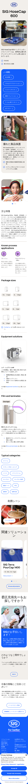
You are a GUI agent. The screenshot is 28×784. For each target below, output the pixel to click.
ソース (5, 473)
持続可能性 (4, 743)
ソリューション (5, 739)
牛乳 (15, 485)
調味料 (5, 492)
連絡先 (14, 674)
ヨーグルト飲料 (18, 479)
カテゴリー (4, 741)
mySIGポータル (19, 739)
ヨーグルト (6, 479)
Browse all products (14, 586)
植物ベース (6, 485)
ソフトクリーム (16, 473)
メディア (3, 750)
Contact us (7, 327)
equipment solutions (12, 386)
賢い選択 (17, 750)
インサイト (4, 752)
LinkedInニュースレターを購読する (14, 711)
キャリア (3, 748)
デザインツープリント (20, 742)
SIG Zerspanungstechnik (20, 747)
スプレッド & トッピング (10, 467)
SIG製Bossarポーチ (20, 745)
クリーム (5, 461)
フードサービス (9, 520)
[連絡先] (10, 327)
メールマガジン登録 (14, 705)
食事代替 (14, 492)
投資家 (3, 747)
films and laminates (12, 446)
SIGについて (4, 745)
